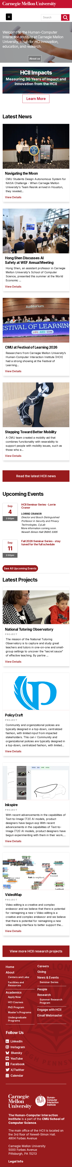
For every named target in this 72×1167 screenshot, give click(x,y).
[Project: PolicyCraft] (36, 714)
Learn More (36, 98)
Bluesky (16, 1053)
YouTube (17, 1058)
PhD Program (16, 1007)
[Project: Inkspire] (36, 804)
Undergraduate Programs (17, 1019)
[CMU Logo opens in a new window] (36, 4)
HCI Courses (15, 1002)
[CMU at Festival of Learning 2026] (36, 337)
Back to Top (55, 1160)
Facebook (18, 1064)
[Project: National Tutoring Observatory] (36, 626)
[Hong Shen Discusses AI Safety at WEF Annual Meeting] (36, 250)
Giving (41, 971)
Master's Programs (19, 1012)
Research (44, 995)
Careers (43, 966)
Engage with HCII (49, 1009)
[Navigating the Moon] (36, 163)
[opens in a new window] (21, 1096)
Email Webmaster (49, 1015)
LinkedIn (16, 1041)
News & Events (48, 977)
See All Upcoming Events (20, 568)
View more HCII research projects (36, 951)
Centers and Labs (18, 977)
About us (34, 58)
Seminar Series (49, 982)
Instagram (18, 1047)
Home (10, 967)
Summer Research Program (51, 1001)
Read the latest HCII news (36, 476)
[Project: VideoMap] (36, 894)
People (42, 989)
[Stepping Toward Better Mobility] (36, 421)
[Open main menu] (9, 16)
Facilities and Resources (16, 984)
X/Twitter (17, 1070)
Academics (14, 992)
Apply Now (14, 997)
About (10, 972)
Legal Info (15, 1161)
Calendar (17, 1075)
